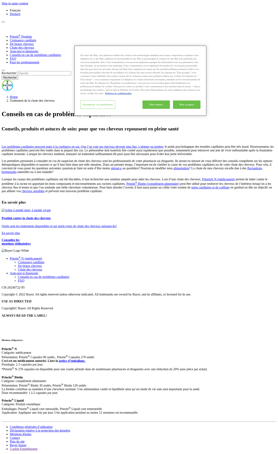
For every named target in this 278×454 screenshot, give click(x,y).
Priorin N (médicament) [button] (26, 258)
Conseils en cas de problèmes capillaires (35, 55)
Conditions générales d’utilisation (31, 427)
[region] (140, 80)
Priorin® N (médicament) (218, 179)
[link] (139, 221)
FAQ (13, 58)
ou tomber (156, 146)
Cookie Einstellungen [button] (23, 449)
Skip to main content (15, 3)
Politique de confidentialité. (118, 93)
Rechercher (9, 73)
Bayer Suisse (18, 445)
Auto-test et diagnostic (24, 51)
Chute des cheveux (22, 47)
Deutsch (15, 14)
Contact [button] (15, 438)
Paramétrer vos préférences (98, 104)
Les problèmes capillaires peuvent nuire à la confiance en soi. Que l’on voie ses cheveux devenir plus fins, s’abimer (75, 146)
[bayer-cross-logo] (7, 90)
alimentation (181, 168)
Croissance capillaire (23, 40)
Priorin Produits (21, 36)
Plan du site (17, 441)
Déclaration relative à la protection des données (40, 430)
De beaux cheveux (22, 44)
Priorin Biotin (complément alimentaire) (152, 183)
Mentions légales (20, 434)
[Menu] (3, 22)
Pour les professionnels (24, 62)
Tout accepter (186, 104)
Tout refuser (156, 104)
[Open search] (3, 70)
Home (14, 97)
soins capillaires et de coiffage (210, 187)
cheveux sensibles (33, 191)
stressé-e (116, 168)
